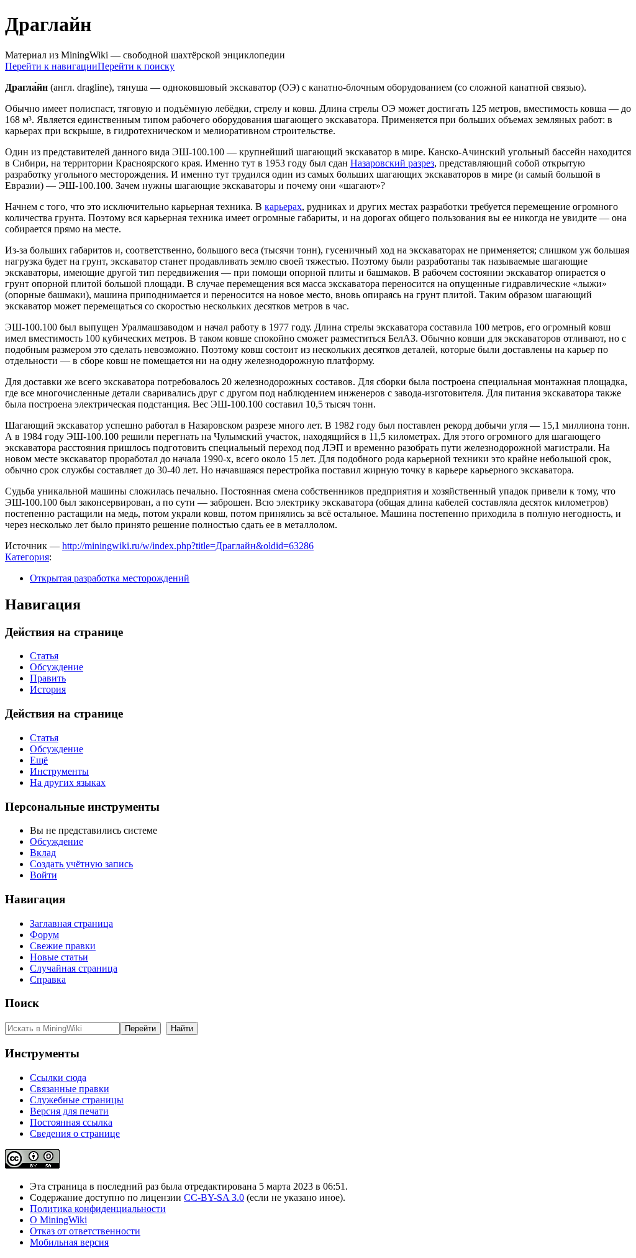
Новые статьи (59, 957)
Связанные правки (69, 1088)
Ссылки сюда (58, 1077)
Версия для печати (69, 1111)
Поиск (22, 1003)
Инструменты (59, 771)
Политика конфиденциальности (98, 1208)
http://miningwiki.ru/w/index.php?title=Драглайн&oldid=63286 (188, 545)
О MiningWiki (58, 1220)
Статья (44, 655)
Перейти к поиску (136, 66)
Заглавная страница (71, 923)
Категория (27, 557)
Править (48, 678)
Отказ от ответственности (85, 1231)
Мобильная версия (69, 1242)
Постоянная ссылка (71, 1122)
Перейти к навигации (51, 66)
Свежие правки (63, 946)
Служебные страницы (77, 1100)
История (48, 689)
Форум (44, 934)
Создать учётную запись (81, 864)
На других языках (68, 782)
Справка (48, 979)
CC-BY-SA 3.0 (214, 1197)
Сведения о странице (75, 1133)
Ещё (39, 760)
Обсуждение (56, 667)
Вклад (43, 852)
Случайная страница (73, 968)
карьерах (283, 206)
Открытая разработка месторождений (109, 578)
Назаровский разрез (392, 163)
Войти (43, 875)
